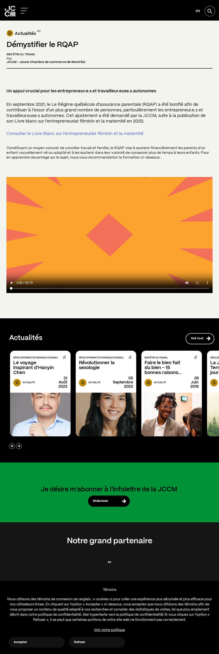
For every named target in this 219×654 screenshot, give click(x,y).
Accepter (20, 642)
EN (198, 11)
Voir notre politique (109, 630)
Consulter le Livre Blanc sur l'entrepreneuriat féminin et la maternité (75, 134)
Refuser (79, 642)
